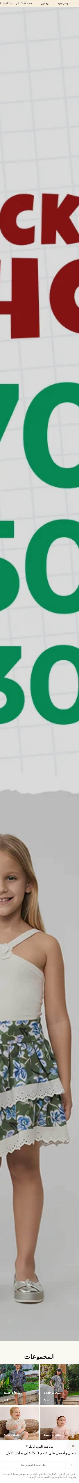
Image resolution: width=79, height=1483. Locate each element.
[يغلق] (73, 1446)
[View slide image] (39, 674)
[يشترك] (71, 1465)
